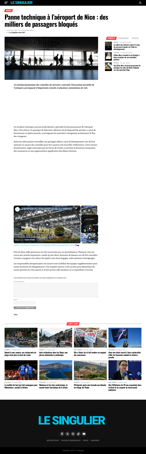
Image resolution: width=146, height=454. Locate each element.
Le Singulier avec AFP (17, 32)
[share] (76, 208)
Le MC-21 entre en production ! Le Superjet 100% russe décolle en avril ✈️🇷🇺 (47, 209)
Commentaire (19, 281)
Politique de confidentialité (71, 440)
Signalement (95, 440)
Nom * (16, 300)
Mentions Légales (53, 440)
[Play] (89, 228)
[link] (17, 209)
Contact (85, 440)
